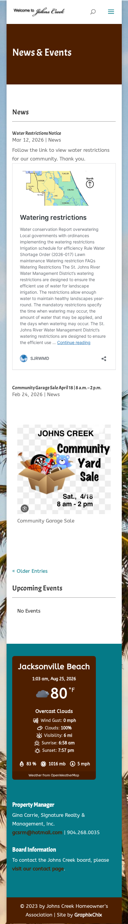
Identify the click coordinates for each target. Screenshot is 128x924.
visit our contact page (38, 869)
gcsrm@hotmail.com (37, 832)
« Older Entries (30, 571)
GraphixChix (88, 915)
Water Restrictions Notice (36, 133)
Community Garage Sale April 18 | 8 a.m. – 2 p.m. (56, 388)
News (54, 140)
